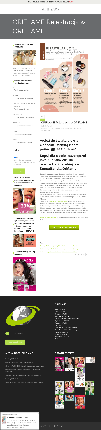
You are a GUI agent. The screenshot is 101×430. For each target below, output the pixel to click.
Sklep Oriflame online (69, 252)
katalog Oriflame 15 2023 (49, 246)
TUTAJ (71, 2)
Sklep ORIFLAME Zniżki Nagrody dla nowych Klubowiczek (24, 366)
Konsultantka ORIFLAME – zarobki (66, 327)
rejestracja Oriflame (54, 252)
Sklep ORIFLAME (60, 312)
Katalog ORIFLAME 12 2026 (14, 359)
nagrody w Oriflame (54, 249)
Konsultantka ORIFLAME (63, 316)
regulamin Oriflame (20, 162)
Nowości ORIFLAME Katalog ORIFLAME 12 (19, 362)
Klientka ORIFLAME (61, 314)
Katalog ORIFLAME (61, 334)
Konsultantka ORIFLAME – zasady (66, 330)
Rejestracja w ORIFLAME (63, 321)
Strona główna (60, 309)
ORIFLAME (58, 325)
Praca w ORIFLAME (61, 323)
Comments (46, 131)
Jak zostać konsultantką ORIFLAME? (67, 318)
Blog (46, 128)
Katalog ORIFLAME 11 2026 (14, 379)
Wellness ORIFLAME (61, 332)
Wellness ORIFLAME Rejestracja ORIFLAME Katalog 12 (23, 375)
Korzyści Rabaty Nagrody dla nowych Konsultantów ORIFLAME (22, 371)
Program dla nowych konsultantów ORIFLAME (64, 128)
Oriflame (48, 126)
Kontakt (57, 339)
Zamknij (38, 413)
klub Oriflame (63, 246)
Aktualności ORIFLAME (62, 336)
